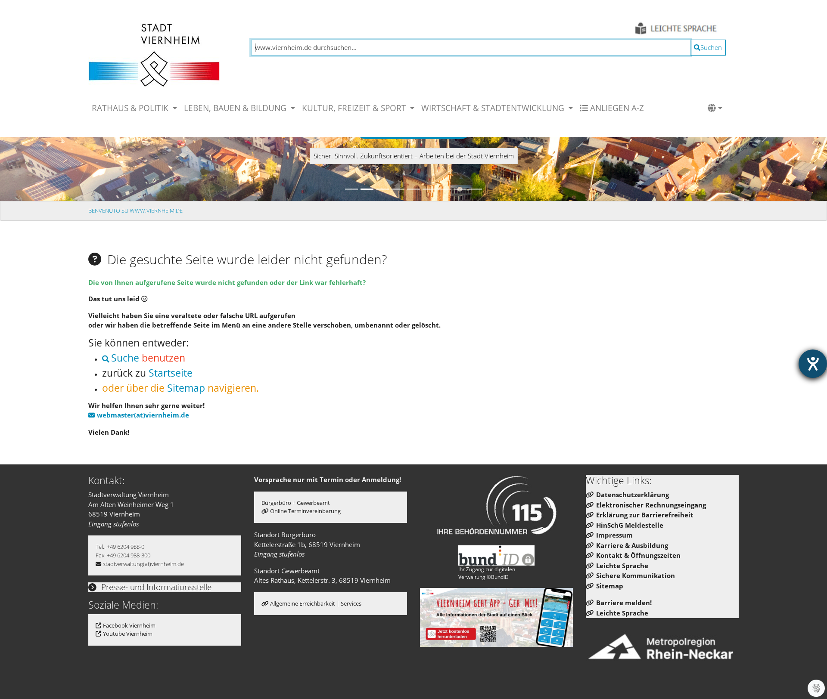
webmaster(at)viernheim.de (143, 415)
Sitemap (186, 388)
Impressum (614, 535)
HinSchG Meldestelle (629, 525)
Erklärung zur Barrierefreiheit (644, 514)
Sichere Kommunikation (635, 575)
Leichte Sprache (622, 565)
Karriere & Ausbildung (632, 545)
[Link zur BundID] (496, 555)
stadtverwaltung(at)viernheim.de (143, 564)
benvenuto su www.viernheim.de (135, 210)
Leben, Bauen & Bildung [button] (236, 107)
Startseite (171, 373)
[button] (715, 108)
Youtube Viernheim (127, 633)
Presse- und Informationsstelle (155, 586)
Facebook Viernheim (129, 625)
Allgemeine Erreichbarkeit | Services (315, 603)
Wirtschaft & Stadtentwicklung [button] (493, 107)
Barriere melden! (624, 602)
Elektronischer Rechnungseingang (651, 505)
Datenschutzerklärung (632, 494)
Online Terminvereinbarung (305, 511)
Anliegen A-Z (616, 107)
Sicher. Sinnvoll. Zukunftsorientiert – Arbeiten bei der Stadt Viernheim (414, 156)
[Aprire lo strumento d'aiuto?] (813, 364)
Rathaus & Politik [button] (131, 107)
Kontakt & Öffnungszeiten (638, 555)
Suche (125, 358)
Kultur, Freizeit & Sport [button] (355, 107)
